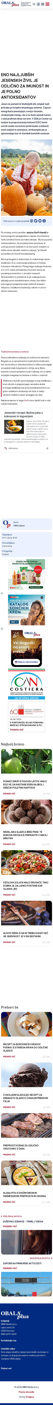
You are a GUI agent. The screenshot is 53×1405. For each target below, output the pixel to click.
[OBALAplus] (17, 4)
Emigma (30, 1397)
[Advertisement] (26, 40)
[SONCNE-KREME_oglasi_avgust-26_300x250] (26, 610)
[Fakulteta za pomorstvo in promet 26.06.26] (26, 717)
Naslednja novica (40, 1258)
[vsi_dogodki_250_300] (26, 648)
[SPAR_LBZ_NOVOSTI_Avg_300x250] (26, 574)
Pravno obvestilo (26, 1392)
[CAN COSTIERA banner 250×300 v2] (26, 684)
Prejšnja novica (12, 1216)
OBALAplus (19, 526)
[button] (38, 4)
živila (26, 400)
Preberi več (6, 1369)
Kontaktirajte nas (8, 1341)
